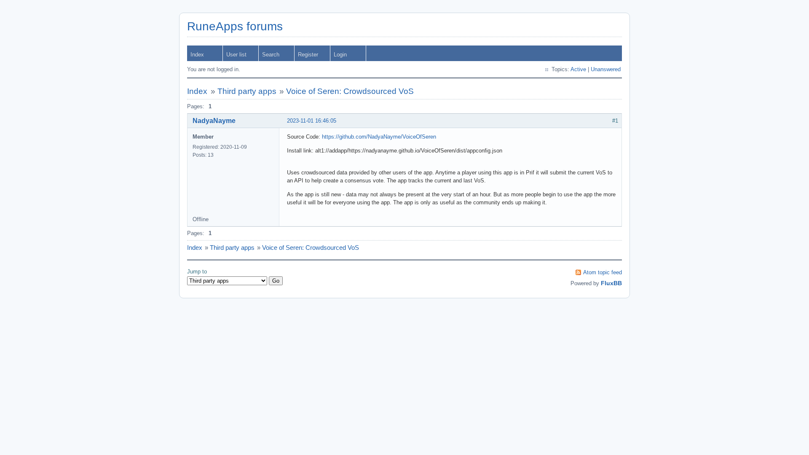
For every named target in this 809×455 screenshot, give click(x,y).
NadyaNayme (214, 120)
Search (270, 54)
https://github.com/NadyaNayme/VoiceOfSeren (379, 137)
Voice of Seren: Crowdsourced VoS (350, 91)
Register (308, 54)
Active (578, 69)
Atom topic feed (602, 272)
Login (340, 54)
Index (197, 54)
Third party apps (246, 91)
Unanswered (606, 69)
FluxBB (611, 283)
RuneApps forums (235, 26)
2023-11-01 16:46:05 (311, 121)
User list (236, 54)
